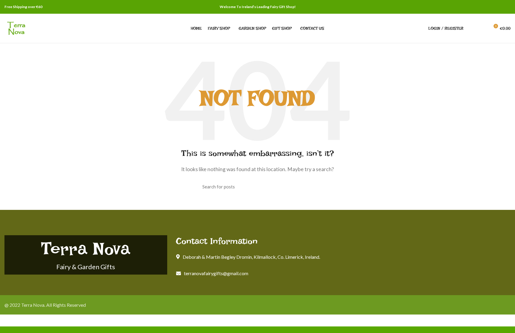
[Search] (471, 28)
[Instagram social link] (507, 7)
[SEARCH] (309, 186)
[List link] (257, 273)
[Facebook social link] (500, 7)
